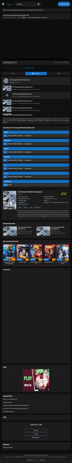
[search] (38, 4)
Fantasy (26, 207)
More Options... (36, 437)
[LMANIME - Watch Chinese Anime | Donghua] (10, 5)
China (25, 200)
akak (24, 17)
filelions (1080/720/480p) (15, 135)
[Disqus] (36, 294)
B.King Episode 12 (7, 402)
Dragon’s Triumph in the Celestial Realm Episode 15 (16, 405)
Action (20, 207)
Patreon (36, 430)
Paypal (36, 434)
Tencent (52, 196)
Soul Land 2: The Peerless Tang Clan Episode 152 (15, 408)
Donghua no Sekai (7, 447)
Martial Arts (38, 207)
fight (31, 207)
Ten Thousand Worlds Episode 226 (24, 228)
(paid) (10, 185)
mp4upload (27, 135)
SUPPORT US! (29, 68)
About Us (42, 460)
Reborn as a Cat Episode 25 (10, 399)
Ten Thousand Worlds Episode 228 (58, 228)
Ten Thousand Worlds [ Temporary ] (38, 17)
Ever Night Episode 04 (8, 411)
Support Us (30, 460)
